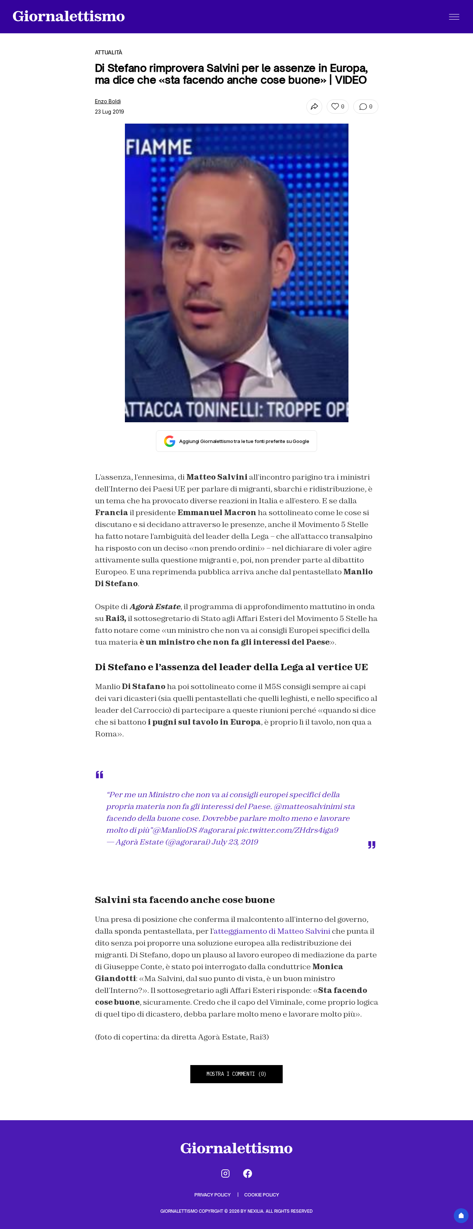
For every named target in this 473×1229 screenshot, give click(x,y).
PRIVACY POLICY (213, 1195)
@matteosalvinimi (307, 806)
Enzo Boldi (108, 101)
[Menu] (454, 16)
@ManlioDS (174, 830)
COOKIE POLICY (261, 1195)
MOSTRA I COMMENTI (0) (236, 1074)
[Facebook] (247, 1173)
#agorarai (216, 830)
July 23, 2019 (234, 842)
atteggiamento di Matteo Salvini (272, 931)
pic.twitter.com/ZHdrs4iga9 (287, 830)
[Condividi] (314, 107)
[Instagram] (225, 1173)
